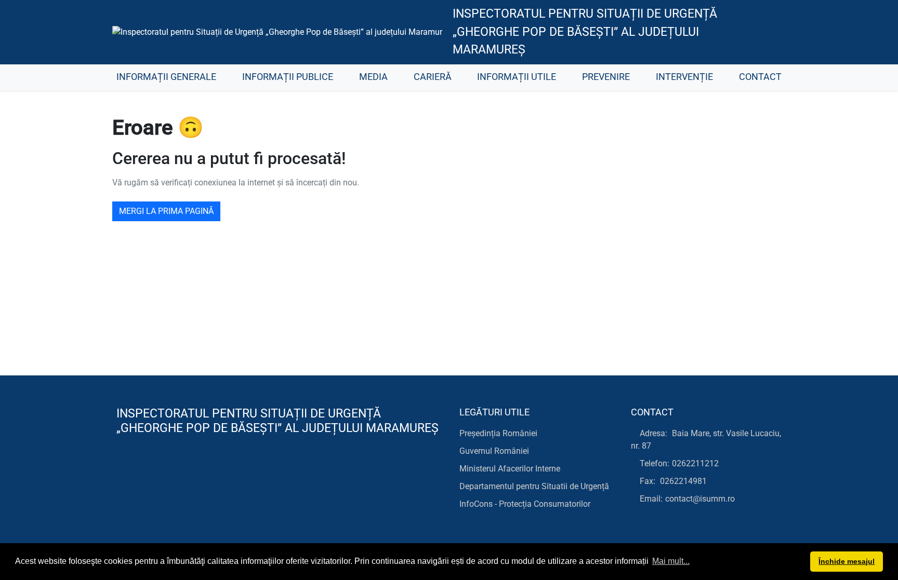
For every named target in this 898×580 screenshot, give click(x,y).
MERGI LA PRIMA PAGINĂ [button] (166, 211)
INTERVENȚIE (684, 77)
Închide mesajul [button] (846, 561)
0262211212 (695, 463)
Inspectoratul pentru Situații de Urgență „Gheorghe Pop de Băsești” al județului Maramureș (585, 32)
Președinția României (498, 433)
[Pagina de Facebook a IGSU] (768, 32)
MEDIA (373, 77)
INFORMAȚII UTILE (516, 77)
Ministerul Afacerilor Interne (509, 469)
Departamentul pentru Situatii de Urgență (534, 486)
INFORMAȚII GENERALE (166, 77)
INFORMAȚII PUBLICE (287, 77)
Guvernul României (494, 451)
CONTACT (760, 77)
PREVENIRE (606, 77)
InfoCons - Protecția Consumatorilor (524, 504)
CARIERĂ (433, 77)
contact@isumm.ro (700, 499)
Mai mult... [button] (671, 561)
